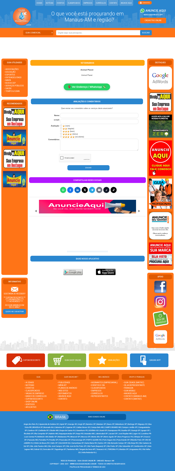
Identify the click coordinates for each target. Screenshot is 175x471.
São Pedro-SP (112, 446)
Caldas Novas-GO (83, 427)
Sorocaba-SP (48, 449)
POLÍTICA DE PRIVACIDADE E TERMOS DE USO (87, 467)
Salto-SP (54, 443)
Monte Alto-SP (97, 437)
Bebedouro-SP (121, 424)
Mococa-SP (85, 437)
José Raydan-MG (125, 434)
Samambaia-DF (78, 443)
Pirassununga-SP (78, 440)
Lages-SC (137, 434)
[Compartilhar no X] (85, 190)
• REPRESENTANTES (99, 396)
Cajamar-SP (70, 427)
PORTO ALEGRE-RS (93, 440)
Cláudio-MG (54, 430)
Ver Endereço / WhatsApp (87, 87)
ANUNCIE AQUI (126, 3)
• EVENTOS (29, 388)
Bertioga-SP (132, 424)
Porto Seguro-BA (109, 440)
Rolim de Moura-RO (42, 443)
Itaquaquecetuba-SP (67, 434)
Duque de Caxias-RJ (67, 430)
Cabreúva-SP (60, 427)
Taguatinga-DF (60, 449)
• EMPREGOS (95, 391)
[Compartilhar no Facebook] (70, 190)
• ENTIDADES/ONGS (12, 77)
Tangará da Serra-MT (87, 449)
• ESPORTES (9, 75)
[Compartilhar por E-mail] (99, 190)
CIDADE (39, 3)
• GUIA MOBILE (129, 391)
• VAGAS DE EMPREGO (34, 393)
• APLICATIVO (30, 407)
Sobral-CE (38, 449)
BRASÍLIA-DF (38, 427)
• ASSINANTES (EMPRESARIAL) (104, 382)
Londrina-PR (146, 434)
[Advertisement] (87, 46)
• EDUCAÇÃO (10, 72)
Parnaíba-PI (43, 440)
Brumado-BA (48, 427)
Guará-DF (103, 430)
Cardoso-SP (32, 430)
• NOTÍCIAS (29, 385)
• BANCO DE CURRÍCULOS (36, 396)
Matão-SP (53, 437)
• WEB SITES (62, 391)
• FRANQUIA (128, 388)
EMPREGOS (88, 3)
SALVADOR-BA (64, 443)
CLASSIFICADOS (74, 3)
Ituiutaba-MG (89, 434)
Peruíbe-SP (53, 440)
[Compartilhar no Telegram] (92, 190)
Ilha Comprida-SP (41, 434)
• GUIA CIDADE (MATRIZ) (133, 382)
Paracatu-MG (33, 440)
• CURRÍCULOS (96, 393)
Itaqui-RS (79, 434)
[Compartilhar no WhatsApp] (63, 190)
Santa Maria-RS (91, 443)
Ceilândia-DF (43, 430)
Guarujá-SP (135, 430)
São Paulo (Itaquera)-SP (96, 446)
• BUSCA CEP (10, 83)
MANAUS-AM (42, 437)
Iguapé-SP (145, 430)
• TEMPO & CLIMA (12, 91)
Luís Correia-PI (30, 437)
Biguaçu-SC (142, 424)
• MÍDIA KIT (62, 385)
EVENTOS (60, 3)
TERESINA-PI (113, 449)
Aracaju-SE (72, 424)
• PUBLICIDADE (63, 382)
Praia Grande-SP (123, 440)
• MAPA (7, 80)
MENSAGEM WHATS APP (153, 15)
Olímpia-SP (138, 437)
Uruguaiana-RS (135, 449)
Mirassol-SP (75, 437)
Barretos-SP (91, 424)
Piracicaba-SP (64, 440)
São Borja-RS (133, 443)
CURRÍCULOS (101, 3)
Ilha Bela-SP (28, 434)
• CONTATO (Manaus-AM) (134, 396)
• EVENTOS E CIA (97, 385)
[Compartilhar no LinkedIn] (78, 190)
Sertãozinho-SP (140, 446)
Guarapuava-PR (114, 430)
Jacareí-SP (113, 434)
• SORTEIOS (30, 404)
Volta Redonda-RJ (89, 452)
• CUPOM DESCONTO (34, 399)
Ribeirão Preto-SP (137, 440)
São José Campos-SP (56, 446)
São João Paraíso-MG (38, 446)
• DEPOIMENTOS (64, 393)
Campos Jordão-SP (129, 427)
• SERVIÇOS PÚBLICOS (14, 86)
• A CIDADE (29, 382)
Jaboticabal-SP (102, 434)
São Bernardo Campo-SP (117, 443)
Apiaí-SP (63, 424)
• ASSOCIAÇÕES (11, 69)
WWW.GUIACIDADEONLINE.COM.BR (83, 464)
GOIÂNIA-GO (94, 430)
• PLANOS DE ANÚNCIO (67, 388)
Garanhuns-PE (82, 430)
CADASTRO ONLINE (153, 20)
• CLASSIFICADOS (32, 391)
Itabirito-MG (53, 434)
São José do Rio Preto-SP (76, 446)
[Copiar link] (106, 190)
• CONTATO (62, 399)
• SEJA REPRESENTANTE (134, 385)
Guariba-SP (125, 430)
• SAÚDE (8, 88)
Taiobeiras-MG (72, 449)
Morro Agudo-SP (110, 437)
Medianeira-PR (63, 437)
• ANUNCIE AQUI (64, 396)
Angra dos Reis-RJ (31, 424)
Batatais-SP (101, 424)
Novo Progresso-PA (125, 437)
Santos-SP (102, 443)
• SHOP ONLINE (31, 402)
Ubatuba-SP (123, 449)
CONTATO (113, 3)
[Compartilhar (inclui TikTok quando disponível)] (114, 190)
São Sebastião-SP (126, 446)
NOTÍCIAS (49, 3)
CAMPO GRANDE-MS (113, 427)
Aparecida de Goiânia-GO (49, 424)
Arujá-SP (81, 424)
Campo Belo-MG (97, 427)
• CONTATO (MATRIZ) (132, 399)
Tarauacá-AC (102, 449)
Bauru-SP (110, 424)
